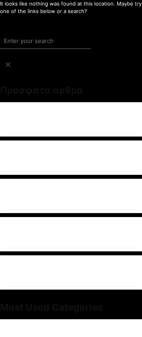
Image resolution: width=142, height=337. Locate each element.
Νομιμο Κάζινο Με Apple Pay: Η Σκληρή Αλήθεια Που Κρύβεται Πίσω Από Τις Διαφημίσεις (65, 271)
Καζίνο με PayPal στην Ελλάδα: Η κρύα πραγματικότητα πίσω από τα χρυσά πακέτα (59, 233)
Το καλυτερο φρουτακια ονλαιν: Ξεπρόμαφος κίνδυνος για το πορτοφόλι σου (61, 118)
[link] (8, 65)
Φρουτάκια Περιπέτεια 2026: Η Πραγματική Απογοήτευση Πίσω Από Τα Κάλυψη (58, 194)
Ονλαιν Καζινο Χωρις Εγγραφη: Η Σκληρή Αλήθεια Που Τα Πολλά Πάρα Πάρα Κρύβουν (67, 156)
